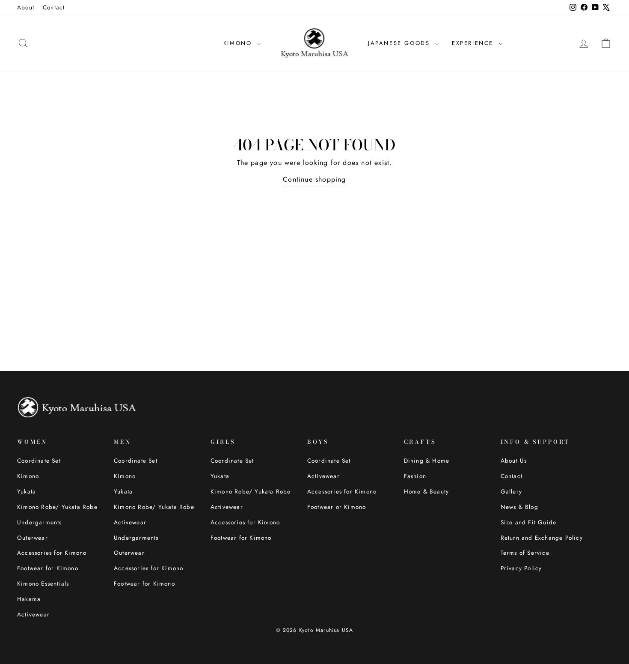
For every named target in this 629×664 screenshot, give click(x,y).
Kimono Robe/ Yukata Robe (57, 506)
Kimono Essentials (43, 583)
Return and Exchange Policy (542, 537)
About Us (514, 460)
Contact (54, 7)
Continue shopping (314, 179)
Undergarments (39, 522)
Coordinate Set (39, 460)
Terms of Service (525, 552)
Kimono (28, 476)
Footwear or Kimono (336, 506)
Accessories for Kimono (51, 552)
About (25, 7)
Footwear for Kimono (47, 568)
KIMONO (239, 43)
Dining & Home (427, 460)
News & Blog (519, 506)
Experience (474, 43)
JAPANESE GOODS (400, 43)
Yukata (26, 491)
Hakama (29, 599)
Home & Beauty (426, 491)
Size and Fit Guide (529, 522)
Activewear (33, 614)
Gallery (511, 491)
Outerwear (32, 537)
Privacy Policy (521, 568)
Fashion (415, 476)
